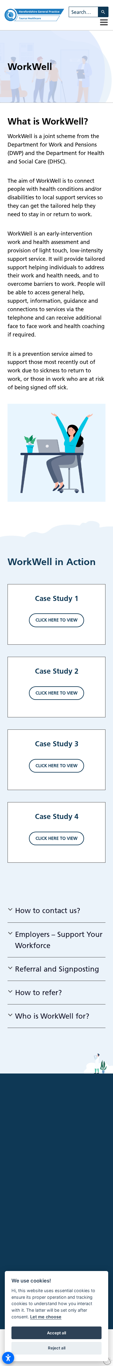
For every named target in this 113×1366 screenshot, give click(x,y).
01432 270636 (75, 1261)
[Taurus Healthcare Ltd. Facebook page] (21, 1238)
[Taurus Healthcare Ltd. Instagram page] (32, 1238)
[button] (104, 22)
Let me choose (45, 1316)
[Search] (103, 12)
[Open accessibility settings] (8, 1358)
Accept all (56, 1332)
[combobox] (83, 12)
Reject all (56, 1347)
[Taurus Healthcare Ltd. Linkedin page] (43, 1238)
